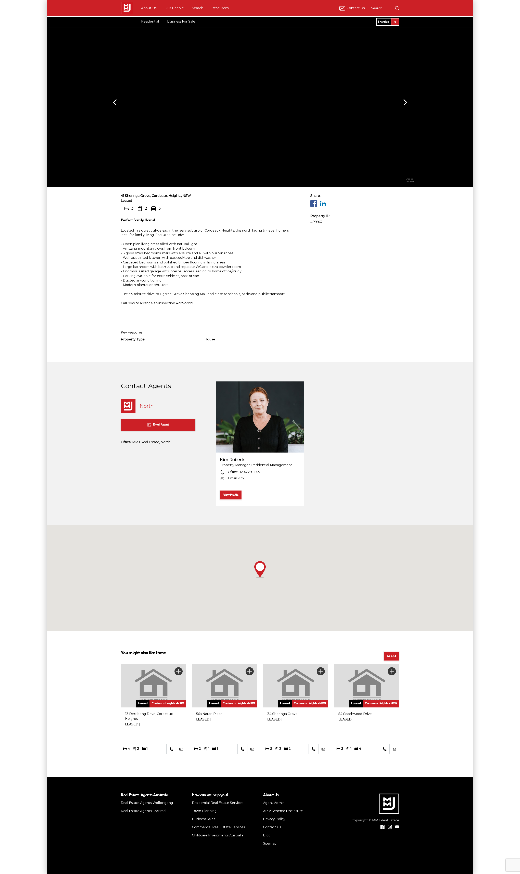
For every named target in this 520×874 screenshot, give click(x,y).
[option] (260, 102)
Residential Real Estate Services (217, 803)
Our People (174, 8)
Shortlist (387, 22)
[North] (128, 406)
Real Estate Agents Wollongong (147, 803)
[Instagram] (390, 827)
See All (391, 656)
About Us (148, 8)
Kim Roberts (232, 459)
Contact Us (356, 8)
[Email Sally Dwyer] (252, 749)
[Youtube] (397, 827)
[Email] (181, 749)
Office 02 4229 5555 (244, 472)
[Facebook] (313, 203)
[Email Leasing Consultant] (323, 749)
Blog (267, 835)
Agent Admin (274, 803)
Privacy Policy (274, 819)
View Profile (231, 495)
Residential (150, 21)
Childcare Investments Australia (217, 835)
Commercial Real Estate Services (218, 827)
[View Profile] (260, 417)
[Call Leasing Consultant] (313, 749)
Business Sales (203, 819)
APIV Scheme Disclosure (283, 811)
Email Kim (236, 478)
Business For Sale (181, 21)
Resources (220, 8)
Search (197, 8)
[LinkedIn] (323, 203)
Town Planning (204, 811)
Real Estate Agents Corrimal (143, 811)
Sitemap (269, 843)
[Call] (171, 749)
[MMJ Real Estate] (127, 8)
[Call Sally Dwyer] (242, 749)
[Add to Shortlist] (409, 170)
